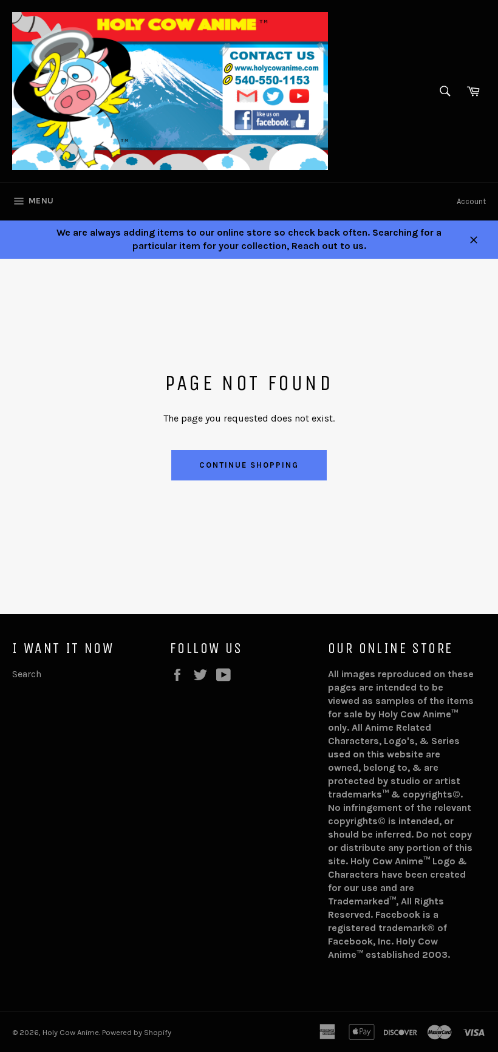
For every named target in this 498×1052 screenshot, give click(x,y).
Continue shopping (248, 465)
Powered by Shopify (136, 1032)
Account (471, 201)
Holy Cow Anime (71, 1032)
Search (26, 674)
